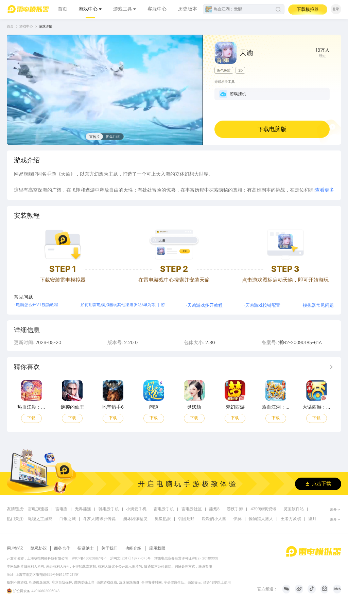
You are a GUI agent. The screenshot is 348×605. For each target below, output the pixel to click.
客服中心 (157, 9)
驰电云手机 (109, 509)
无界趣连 (83, 509)
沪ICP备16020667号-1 (89, 558)
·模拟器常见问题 (317, 305)
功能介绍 (133, 548)
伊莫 (237, 519)
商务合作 (62, 548)
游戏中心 (88, 9)
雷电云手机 (164, 509)
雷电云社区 (191, 509)
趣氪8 (214, 509)
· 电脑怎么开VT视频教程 (36, 304)
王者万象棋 (291, 519)
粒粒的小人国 (214, 519)
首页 (62, 9)
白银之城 (67, 519)
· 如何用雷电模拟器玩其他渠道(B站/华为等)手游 (122, 304)
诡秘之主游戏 (40, 519)
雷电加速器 (38, 509)
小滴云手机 (136, 509)
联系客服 (205, 566)
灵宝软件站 (293, 509)
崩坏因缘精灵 (135, 519)
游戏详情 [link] (45, 26)
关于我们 (109, 548)
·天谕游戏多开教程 (204, 305)
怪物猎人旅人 (261, 519)
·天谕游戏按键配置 (262, 305)
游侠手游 (235, 509)
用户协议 (15, 548)
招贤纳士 (85, 548)
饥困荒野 (186, 519)
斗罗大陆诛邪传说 (99, 519)
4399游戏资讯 (263, 509)
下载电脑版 (272, 129)
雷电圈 (61, 509)
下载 (31, 417)
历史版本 (187, 9)
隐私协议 (39, 548)
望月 (312, 519)
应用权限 (157, 548)
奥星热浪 (163, 519)
